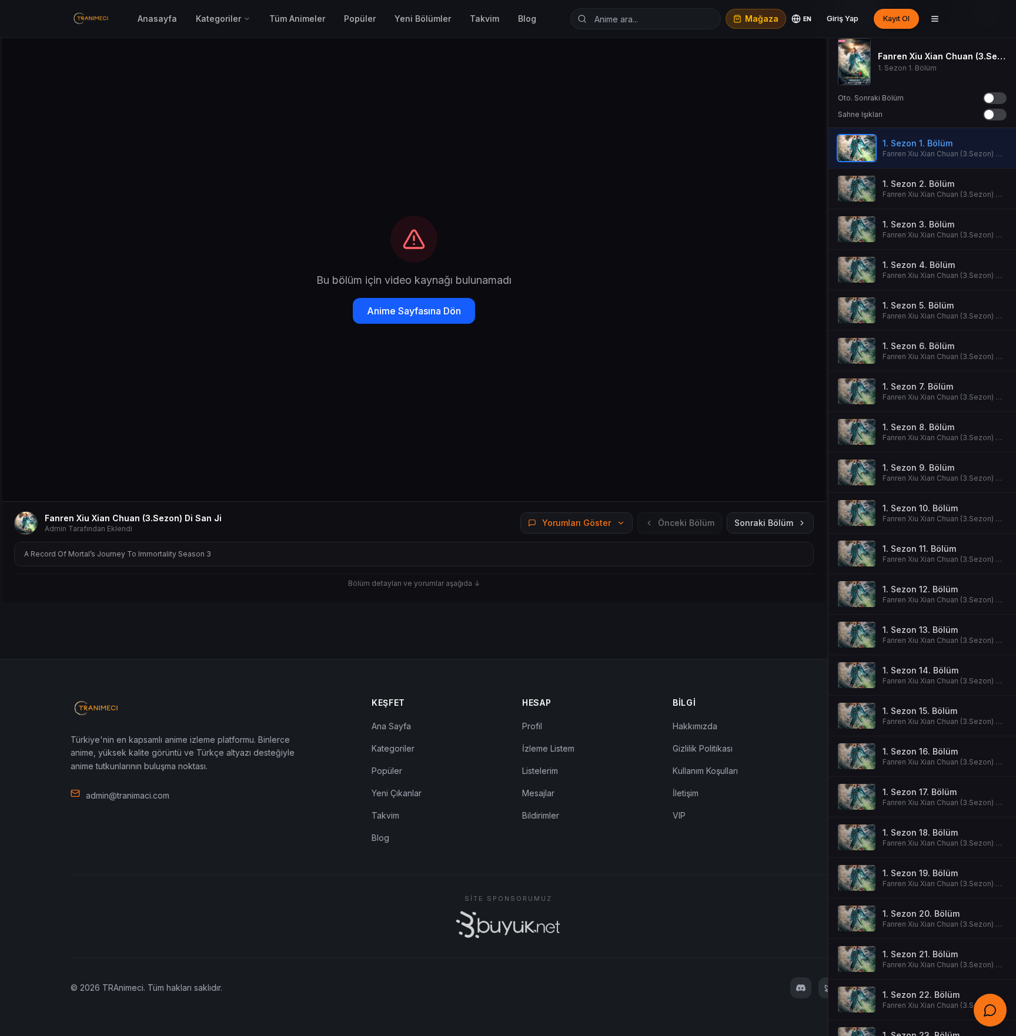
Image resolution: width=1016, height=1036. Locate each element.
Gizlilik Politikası (703, 748)
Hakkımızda (695, 726)
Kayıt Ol (896, 18)
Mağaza (761, 19)
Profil (532, 726)
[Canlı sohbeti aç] (990, 1010)
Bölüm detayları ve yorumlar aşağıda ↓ (414, 583)
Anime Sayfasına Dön (414, 311)
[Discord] (800, 987)
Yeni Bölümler (423, 19)
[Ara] (582, 19)
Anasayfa (157, 19)
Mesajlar (538, 793)
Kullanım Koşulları (705, 771)
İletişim (685, 793)
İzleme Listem (548, 748)
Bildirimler (540, 815)
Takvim (484, 19)
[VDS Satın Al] (508, 924)
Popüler (360, 19)
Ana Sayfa (391, 726)
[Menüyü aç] (934, 18)
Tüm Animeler (297, 19)
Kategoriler (218, 19)
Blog (527, 19)
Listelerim (540, 771)
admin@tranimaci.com (127, 795)
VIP (679, 815)
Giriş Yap (842, 18)
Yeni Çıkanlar (397, 793)
